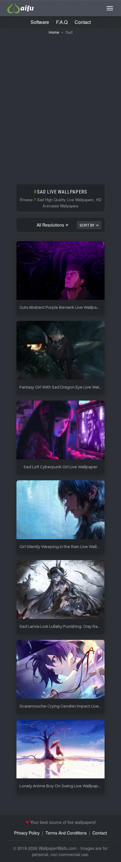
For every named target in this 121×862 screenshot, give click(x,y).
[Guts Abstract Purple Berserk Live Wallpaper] (60, 270)
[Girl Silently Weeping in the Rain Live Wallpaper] (60, 510)
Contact (83, 22)
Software (40, 22)
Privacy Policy (27, 833)
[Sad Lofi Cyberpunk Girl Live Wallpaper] (60, 430)
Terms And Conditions (66, 833)
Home (54, 32)
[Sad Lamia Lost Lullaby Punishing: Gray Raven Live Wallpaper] (60, 589)
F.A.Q (62, 22)
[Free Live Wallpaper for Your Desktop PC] (20, 7)
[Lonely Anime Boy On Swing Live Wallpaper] (60, 749)
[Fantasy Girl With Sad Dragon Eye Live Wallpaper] (60, 350)
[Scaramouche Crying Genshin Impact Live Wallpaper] (60, 669)
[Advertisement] (60, 106)
